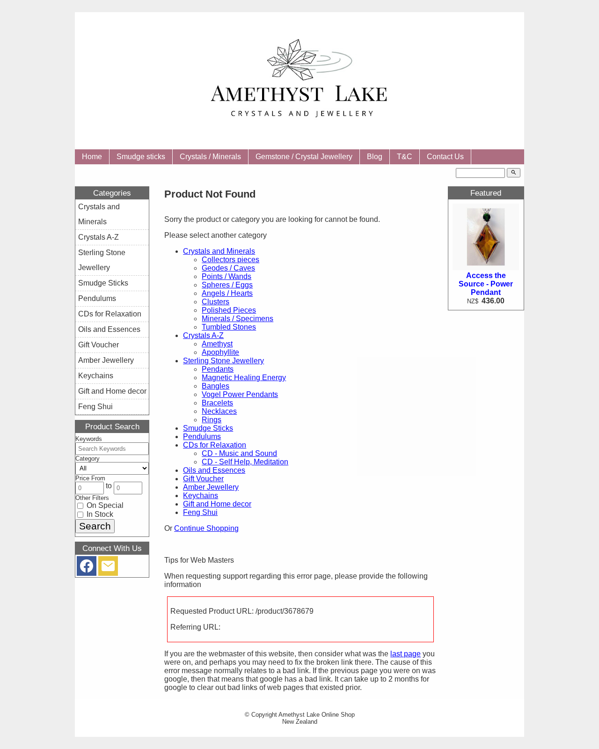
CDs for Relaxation (214, 445)
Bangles (215, 386)
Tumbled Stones (229, 327)
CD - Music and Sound (239, 453)
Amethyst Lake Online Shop (316, 714)
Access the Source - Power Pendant (486, 284)
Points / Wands (226, 276)
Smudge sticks (141, 157)
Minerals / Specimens (237, 319)
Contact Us (445, 157)
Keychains (200, 495)
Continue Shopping (206, 528)
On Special (104, 505)
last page (405, 654)
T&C (404, 157)
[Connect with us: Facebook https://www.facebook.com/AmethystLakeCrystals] (86, 568)
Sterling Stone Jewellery (223, 361)
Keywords (88, 438)
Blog (374, 157)
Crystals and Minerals (219, 251)
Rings (211, 420)
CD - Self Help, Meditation (245, 462)
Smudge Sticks (208, 428)
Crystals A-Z (203, 335)
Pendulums (202, 437)
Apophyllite (220, 352)
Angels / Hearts (227, 293)
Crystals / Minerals (210, 157)
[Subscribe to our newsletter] (108, 568)
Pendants (218, 369)
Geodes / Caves (228, 268)
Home (92, 157)
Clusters (215, 302)
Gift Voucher (203, 479)
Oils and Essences (214, 470)
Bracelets (217, 403)
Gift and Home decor (217, 504)
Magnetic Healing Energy (244, 378)
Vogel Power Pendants (240, 394)
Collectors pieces (230, 260)
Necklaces (219, 411)
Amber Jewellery (211, 487)
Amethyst (217, 344)
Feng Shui (200, 512)
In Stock (99, 514)
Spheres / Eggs (227, 285)
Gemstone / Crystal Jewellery (304, 157)
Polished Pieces (229, 310)
